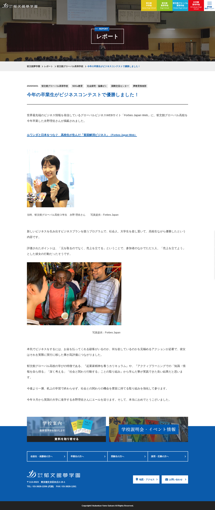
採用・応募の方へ (160, 456)
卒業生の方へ (77, 456)
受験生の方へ (117, 456)
